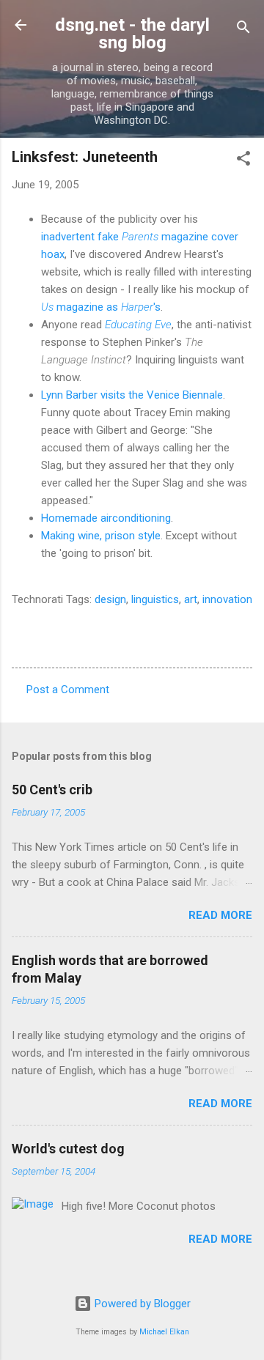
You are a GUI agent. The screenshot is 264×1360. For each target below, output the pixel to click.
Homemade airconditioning (106, 518)
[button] (243, 160)
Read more (220, 915)
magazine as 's (101, 307)
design (110, 599)
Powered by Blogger (141, 1303)
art (190, 599)
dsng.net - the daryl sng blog (132, 34)
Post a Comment (67, 689)
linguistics (155, 599)
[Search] (243, 29)
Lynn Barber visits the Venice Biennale (132, 395)
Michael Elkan (164, 1332)
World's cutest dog (68, 1148)
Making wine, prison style (101, 535)
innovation (227, 599)
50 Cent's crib (52, 789)
